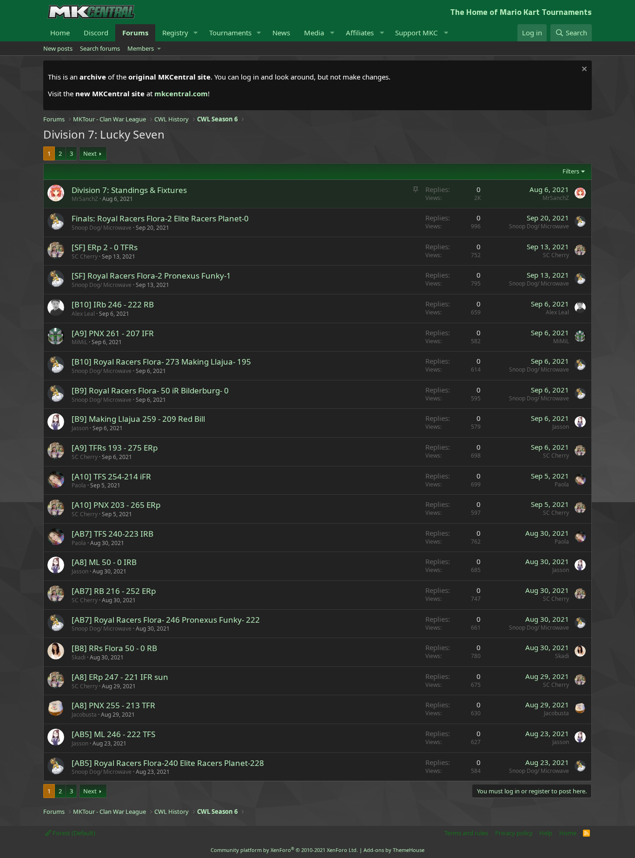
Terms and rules (466, 833)
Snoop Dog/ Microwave (102, 228)
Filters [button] (570, 171)
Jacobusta (84, 714)
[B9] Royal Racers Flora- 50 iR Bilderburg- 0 (150, 390)
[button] (195, 32)
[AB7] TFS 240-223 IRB (112, 533)
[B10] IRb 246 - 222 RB (113, 304)
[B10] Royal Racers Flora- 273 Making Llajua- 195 (161, 361)
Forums (135, 32)
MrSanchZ (85, 199)
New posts (58, 48)
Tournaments (230, 32)
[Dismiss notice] (583, 70)
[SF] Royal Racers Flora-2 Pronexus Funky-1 (151, 275)
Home (60, 32)
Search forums (100, 48)
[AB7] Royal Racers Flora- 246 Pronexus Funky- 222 (166, 619)
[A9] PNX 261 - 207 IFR (113, 333)
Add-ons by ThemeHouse (394, 849)
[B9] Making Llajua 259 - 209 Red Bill (138, 418)
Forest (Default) (73, 833)
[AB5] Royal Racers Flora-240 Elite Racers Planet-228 (168, 763)
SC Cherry (85, 256)
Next (90, 153)
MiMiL (79, 342)
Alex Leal (83, 314)
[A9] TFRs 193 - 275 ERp (115, 447)
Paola (79, 485)
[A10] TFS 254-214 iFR (111, 476)
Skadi (79, 657)
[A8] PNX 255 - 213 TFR (113, 705)
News (281, 32)
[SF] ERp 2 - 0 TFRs (105, 247)
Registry (175, 32)
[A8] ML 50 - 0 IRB (104, 562)
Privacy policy (514, 833)
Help (545, 833)
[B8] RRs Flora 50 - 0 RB (114, 648)
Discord (96, 32)
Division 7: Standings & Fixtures (129, 190)
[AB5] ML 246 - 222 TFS (113, 734)
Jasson (80, 428)
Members (140, 48)
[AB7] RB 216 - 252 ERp (114, 590)
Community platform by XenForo (284, 849)
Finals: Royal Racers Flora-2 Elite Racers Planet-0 (160, 218)
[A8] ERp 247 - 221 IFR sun (120, 677)
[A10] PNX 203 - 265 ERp (116, 504)
